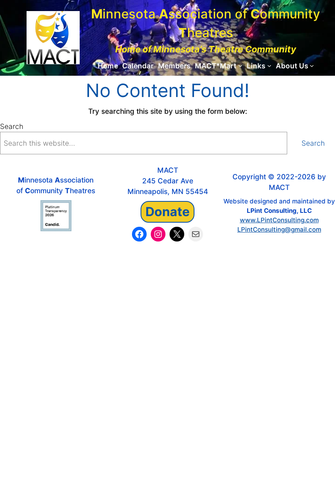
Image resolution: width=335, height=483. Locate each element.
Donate (167, 211)
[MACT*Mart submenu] (240, 65)
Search (11, 126)
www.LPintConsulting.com (279, 220)
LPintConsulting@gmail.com (279, 229)
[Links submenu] (269, 65)
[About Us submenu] (312, 65)
